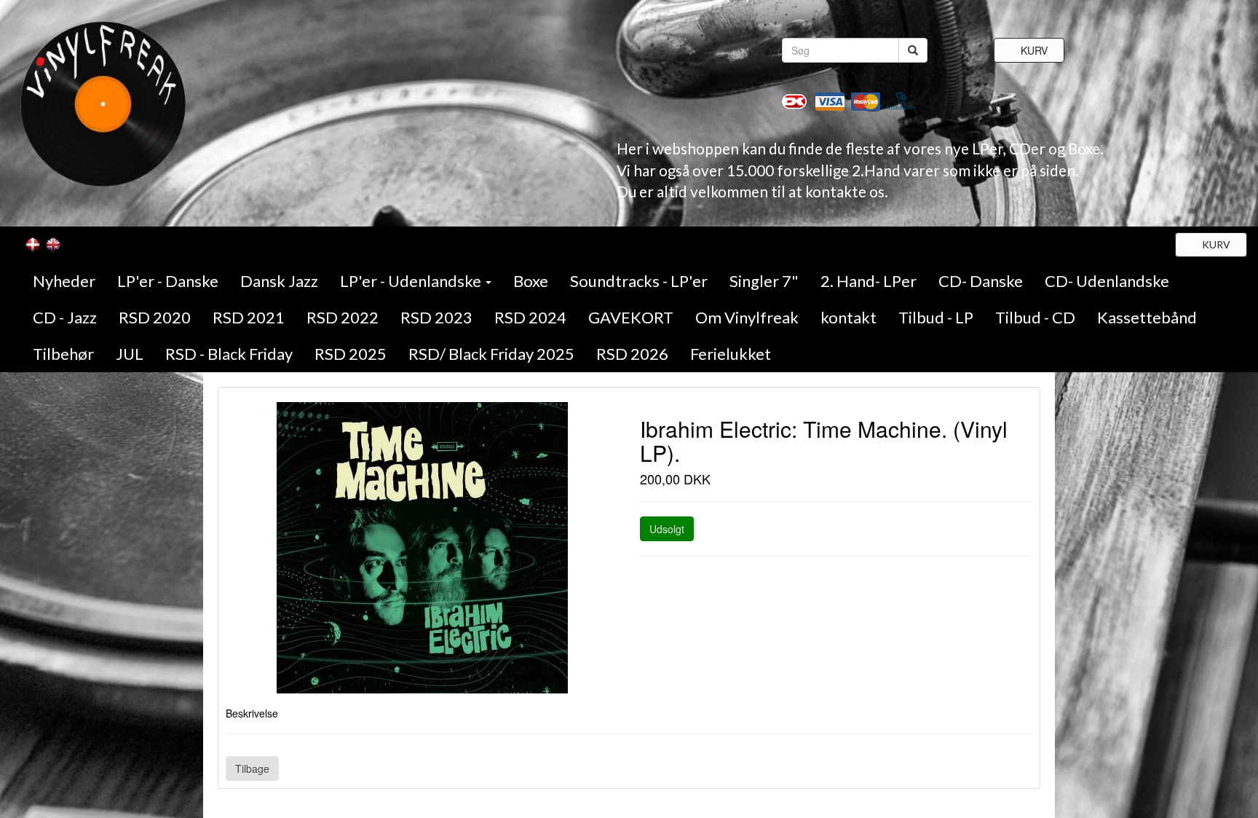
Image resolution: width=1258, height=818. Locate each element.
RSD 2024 (530, 317)
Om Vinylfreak (747, 317)
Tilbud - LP (935, 317)
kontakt (848, 317)
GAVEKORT (630, 317)
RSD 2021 (249, 317)
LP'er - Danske (167, 281)
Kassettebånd (1147, 317)
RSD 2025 (350, 353)
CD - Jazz (65, 317)
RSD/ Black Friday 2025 (491, 353)
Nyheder (64, 281)
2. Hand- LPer (868, 281)
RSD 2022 (342, 317)
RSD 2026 (632, 353)
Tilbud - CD (1035, 317)
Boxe (530, 281)
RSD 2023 (436, 317)
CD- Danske (980, 281)
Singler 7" (764, 281)
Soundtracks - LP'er (639, 281)
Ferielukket (730, 353)
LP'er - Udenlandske (412, 281)
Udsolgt (666, 529)
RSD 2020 (155, 317)
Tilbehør (63, 353)
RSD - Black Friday (229, 353)
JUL (129, 353)
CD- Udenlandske (1107, 281)
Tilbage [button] (252, 768)
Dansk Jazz (279, 281)
